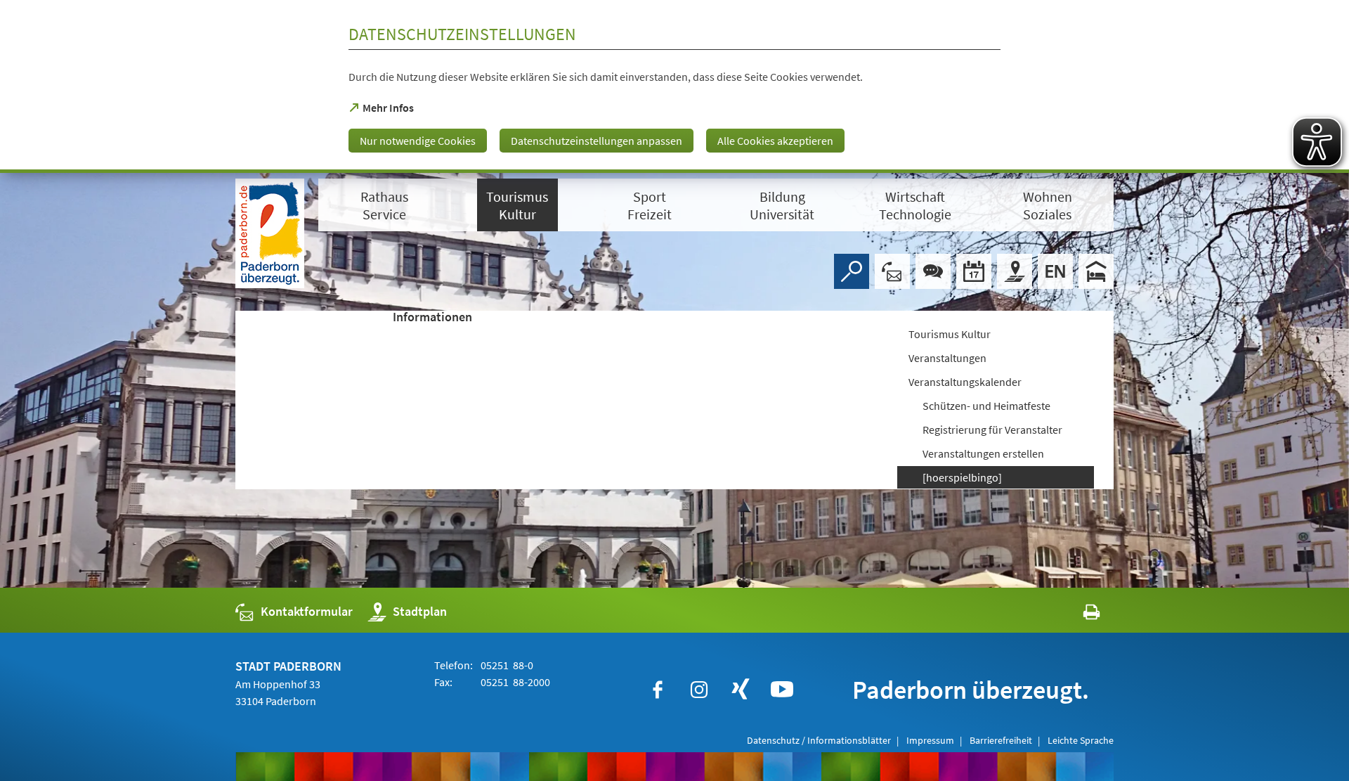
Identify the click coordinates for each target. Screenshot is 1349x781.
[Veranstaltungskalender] (973, 271)
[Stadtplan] (1014, 271)
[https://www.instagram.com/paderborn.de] (699, 689)
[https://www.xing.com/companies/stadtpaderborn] (740, 689)
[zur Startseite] (269, 233)
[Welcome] (1055, 271)
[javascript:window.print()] (1079, 614)
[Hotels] (1096, 271)
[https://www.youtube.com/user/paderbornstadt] (782, 689)
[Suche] (851, 271)
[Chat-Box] (933, 271)
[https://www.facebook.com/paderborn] (657, 689)
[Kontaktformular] (892, 271)
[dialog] (674, 86)
